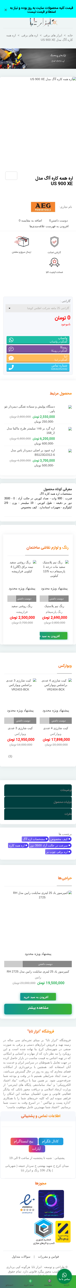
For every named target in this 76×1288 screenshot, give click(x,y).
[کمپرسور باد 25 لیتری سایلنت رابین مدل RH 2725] (38, 925)
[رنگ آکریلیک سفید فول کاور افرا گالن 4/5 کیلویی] (21, 577)
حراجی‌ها (65, 878)
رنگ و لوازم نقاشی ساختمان (47, 548)
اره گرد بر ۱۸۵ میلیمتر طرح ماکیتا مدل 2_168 (31, 431)
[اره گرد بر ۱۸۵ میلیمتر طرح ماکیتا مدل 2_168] (64, 428)
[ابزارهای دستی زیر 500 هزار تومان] (38, 58)
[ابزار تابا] (38, 22)
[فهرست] (69, 23)
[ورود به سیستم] (7, 23)
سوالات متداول (21, 1256)
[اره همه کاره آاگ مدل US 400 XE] (27, 176)
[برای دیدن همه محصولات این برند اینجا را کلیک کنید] (43, 207)
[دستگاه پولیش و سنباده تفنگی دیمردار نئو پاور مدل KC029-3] (64, 406)
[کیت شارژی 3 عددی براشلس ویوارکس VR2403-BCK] (20, 696)
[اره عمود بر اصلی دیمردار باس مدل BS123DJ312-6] (64, 450)
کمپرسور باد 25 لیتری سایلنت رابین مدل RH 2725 (38, 971)
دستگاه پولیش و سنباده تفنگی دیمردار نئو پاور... (29, 409)
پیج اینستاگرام (23, 1141)
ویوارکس (65, 666)
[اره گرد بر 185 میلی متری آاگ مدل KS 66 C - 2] (20, 176)
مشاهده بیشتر (38, 1008)
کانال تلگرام (50, 1141)
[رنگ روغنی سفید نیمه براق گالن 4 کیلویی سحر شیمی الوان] (54, 577)
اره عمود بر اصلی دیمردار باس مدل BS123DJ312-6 (33, 452)
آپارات (36, 1148)
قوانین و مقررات (48, 1256)
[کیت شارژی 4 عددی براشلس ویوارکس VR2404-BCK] (56, 696)
